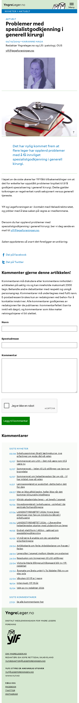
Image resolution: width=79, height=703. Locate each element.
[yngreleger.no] (27, 5)
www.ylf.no (12, 675)
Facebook (10, 686)
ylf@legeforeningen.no (20, 50)
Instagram (11, 693)
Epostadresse (10, 338)
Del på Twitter (14, 262)
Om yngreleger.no (16, 653)
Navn (5, 322)
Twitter (10, 690)
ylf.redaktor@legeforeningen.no (25, 660)
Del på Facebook (15, 254)
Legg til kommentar (15, 420)
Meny (72, 7)
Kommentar (9, 355)
